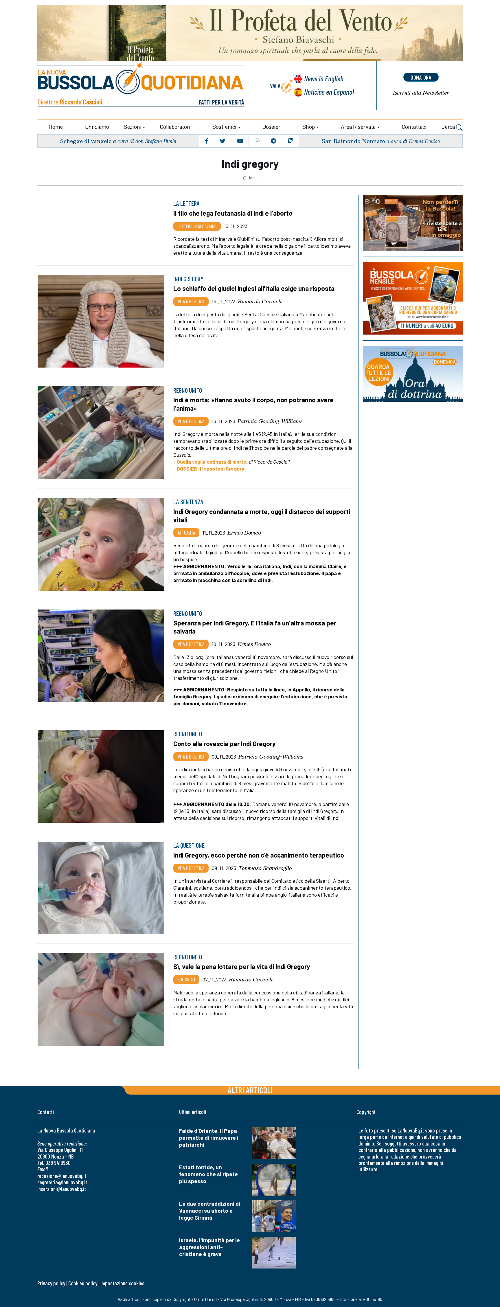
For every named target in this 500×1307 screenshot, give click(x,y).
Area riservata (358, 126)
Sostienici (224, 126)
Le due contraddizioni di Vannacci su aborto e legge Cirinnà (209, 1210)
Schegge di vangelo (86, 141)
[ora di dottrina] (413, 374)
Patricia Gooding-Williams (270, 421)
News (323, 78)
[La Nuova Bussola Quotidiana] (141, 85)
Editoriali (186, 979)
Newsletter (421, 93)
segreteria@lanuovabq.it (62, 1182)
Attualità (186, 532)
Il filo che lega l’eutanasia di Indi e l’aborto (233, 213)
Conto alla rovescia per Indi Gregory (224, 743)
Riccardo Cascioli (260, 301)
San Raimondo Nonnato (353, 141)
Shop (309, 126)
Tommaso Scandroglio (265, 868)
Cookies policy (82, 1283)
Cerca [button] (448, 126)
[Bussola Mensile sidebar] (413, 298)
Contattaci (414, 126)
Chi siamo (97, 126)
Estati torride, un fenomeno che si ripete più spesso (208, 1174)
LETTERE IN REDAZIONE (197, 226)
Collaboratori (175, 126)
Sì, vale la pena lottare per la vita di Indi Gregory (241, 966)
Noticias (329, 91)
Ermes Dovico (244, 532)
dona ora (421, 77)
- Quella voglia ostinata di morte (209, 461)
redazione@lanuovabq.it (61, 1175)
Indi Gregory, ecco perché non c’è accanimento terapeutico (258, 855)
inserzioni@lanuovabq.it (61, 1188)
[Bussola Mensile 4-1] (413, 223)
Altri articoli (250, 1090)
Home (56, 126)
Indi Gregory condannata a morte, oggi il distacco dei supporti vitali (261, 515)
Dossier (271, 126)
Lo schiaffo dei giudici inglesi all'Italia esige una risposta (253, 288)
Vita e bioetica (191, 301)
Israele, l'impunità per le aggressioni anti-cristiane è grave (209, 1247)
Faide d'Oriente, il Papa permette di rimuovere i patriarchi (208, 1137)
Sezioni (132, 126)
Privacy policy (51, 1283)
